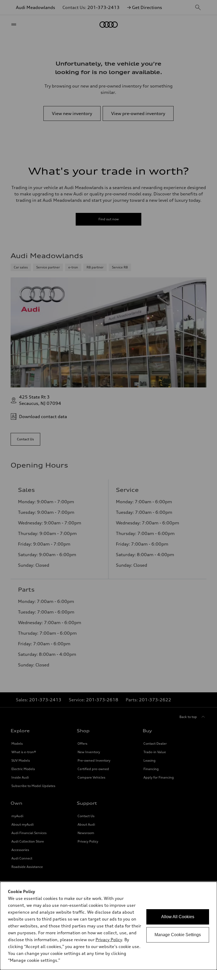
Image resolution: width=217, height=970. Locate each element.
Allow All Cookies (177, 916)
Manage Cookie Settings (178, 934)
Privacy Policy (109, 939)
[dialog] (108, 926)
